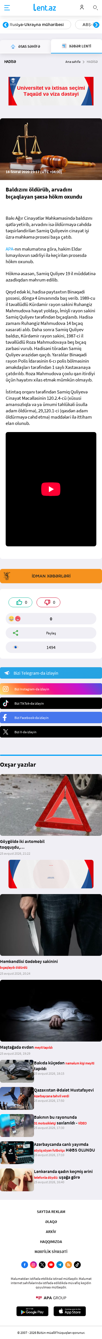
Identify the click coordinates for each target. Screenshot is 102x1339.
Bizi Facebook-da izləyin (31, 718)
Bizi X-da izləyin (25, 732)
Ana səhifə (72, 61)
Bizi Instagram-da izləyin (31, 689)
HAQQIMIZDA (51, 1241)
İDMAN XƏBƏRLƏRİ (51, 576)
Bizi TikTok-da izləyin (29, 703)
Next (96, 25)
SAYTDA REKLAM (51, 1211)
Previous (5, 25)
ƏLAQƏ (51, 1221)
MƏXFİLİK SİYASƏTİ (51, 1251)
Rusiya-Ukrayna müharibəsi (37, 24)
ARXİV (51, 1231)
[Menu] (7, 8)
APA (9, 249)
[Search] (95, 7)
